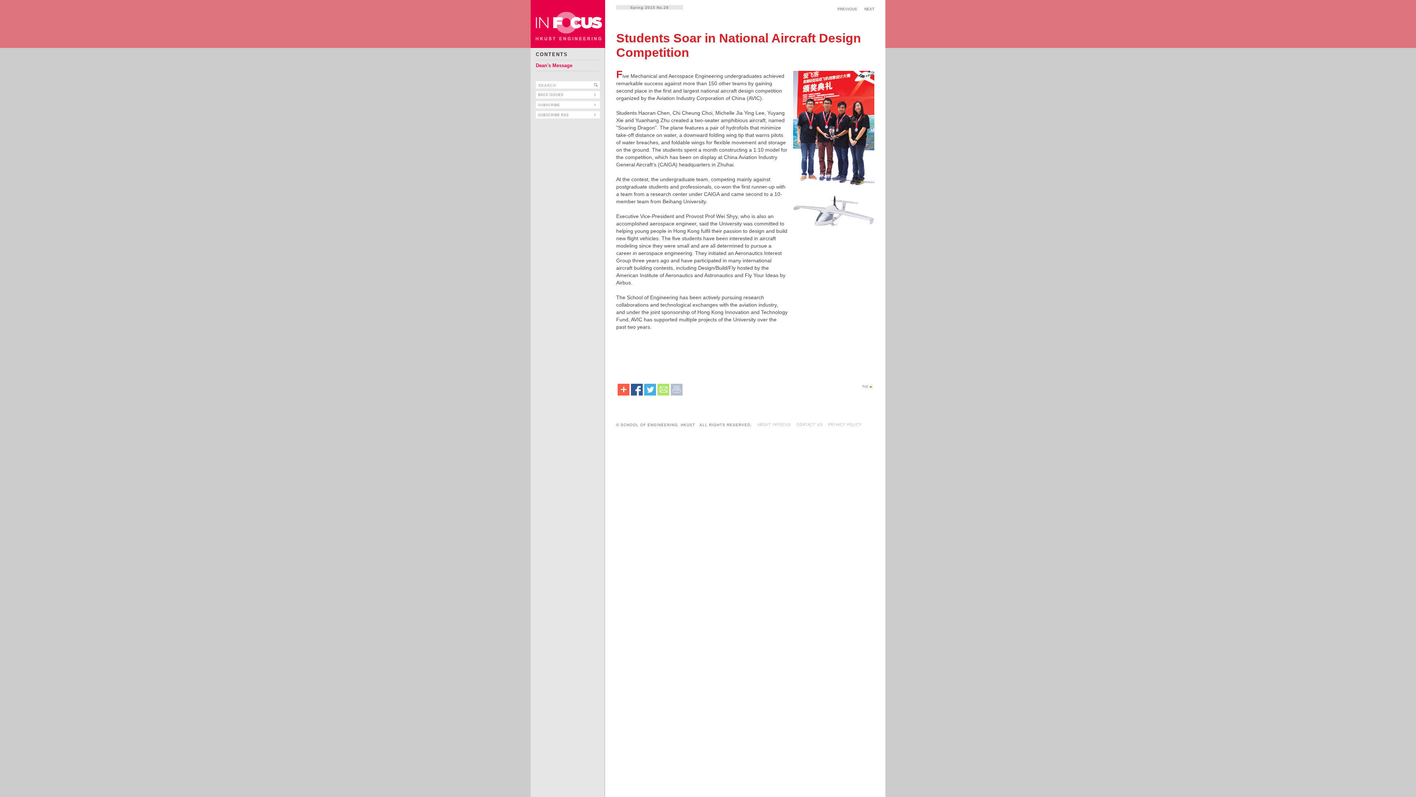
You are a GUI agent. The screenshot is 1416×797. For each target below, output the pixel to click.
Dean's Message (554, 65)
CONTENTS (552, 54)
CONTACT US (809, 425)
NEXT (869, 9)
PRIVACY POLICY (845, 425)
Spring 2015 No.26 (649, 8)
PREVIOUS (847, 9)
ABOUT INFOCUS (774, 425)
